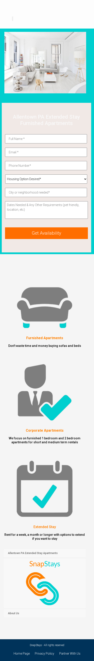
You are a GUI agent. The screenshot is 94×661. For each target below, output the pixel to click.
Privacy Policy (44, 653)
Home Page (22, 653)
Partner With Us (69, 653)
